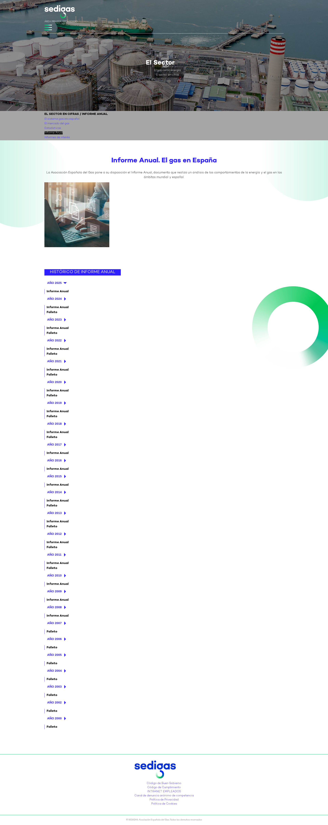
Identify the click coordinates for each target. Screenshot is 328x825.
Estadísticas (52, 128)
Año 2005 (54, 655)
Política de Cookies (164, 803)
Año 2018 (54, 423)
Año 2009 (54, 591)
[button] (165, 63)
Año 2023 (54, 319)
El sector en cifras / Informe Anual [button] (76, 114)
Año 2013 (54, 513)
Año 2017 (54, 444)
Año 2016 (54, 460)
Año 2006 (54, 639)
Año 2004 (54, 670)
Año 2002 (54, 702)
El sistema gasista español (61, 119)
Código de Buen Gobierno (164, 783)
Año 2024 (54, 298)
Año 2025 (54, 283)
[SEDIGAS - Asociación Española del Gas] (59, 12)
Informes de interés (57, 137)
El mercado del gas (56, 123)
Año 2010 (54, 575)
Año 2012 (54, 533)
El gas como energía (167, 70)
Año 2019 (54, 403)
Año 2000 (54, 718)
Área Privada (53, 21)
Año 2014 (54, 492)
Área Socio (70, 21)
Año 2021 (54, 361)
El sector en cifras (167, 75)
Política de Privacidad (164, 799)
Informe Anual (53, 132)
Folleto (52, 312)
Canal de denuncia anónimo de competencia (164, 795)
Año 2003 (54, 686)
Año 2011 (54, 554)
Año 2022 (54, 340)
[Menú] (48, 27)
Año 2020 (54, 382)
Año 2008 (54, 607)
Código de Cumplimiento (164, 787)
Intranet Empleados (164, 791)
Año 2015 (54, 476)
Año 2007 (54, 623)
